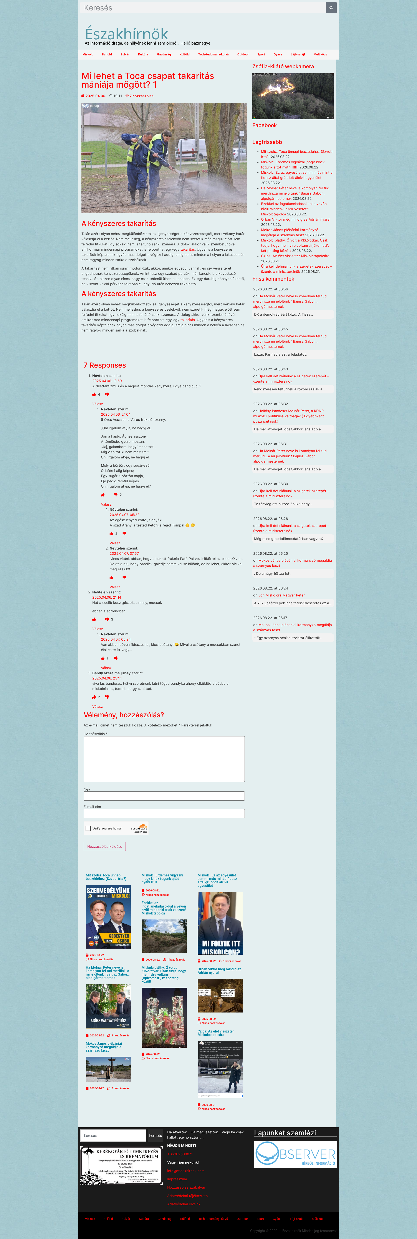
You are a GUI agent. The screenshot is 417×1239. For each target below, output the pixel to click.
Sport (261, 54)
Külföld (185, 54)
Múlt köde (320, 54)
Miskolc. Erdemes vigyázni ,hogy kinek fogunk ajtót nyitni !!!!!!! (162, 878)
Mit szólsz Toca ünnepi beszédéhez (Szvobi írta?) (106, 877)
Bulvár (125, 54)
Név (87, 789)
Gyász (278, 54)
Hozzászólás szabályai (186, 1187)
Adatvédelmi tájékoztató (187, 1196)
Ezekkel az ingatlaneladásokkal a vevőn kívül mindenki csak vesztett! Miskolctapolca (164, 908)
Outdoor (243, 54)
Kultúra (143, 54)
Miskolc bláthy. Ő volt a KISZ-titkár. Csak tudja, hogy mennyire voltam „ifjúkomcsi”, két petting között (164, 975)
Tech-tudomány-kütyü (213, 54)
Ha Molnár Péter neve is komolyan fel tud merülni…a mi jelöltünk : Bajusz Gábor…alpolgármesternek (108, 972)
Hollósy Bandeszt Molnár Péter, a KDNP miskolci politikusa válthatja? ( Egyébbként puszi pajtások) (288, 416)
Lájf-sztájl (298, 54)
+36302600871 (180, 1154)
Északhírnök (126, 33)
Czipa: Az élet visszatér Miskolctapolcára (216, 1033)
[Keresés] (331, 7)
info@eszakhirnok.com (186, 1171)
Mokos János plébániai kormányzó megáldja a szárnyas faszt (104, 1046)
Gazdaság (164, 54)
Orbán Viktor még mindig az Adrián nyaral (219, 971)
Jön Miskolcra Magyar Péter (281, 595)
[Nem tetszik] (107, 394)
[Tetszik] (94, 394)
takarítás (187, 249)
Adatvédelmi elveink (183, 1204)
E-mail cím (92, 806)
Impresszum (177, 1179)
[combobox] (113, 1135)
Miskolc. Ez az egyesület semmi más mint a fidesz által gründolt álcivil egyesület (217, 880)
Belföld (107, 54)
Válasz (97, 404)
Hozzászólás (96, 734)
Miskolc (88, 54)
